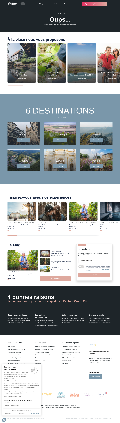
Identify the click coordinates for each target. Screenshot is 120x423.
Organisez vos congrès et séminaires (45, 346)
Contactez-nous (95, 376)
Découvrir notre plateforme (42, 352)
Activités (51, 4)
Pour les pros (40, 343)
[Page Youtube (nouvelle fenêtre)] (95, 382)
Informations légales (70, 343)
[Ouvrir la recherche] (110, 3)
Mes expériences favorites (97, 4)
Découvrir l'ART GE (40, 360)
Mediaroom (38, 363)
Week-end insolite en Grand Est (16, 349)
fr (22, 3)
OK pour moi (35, 413)
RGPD (110, 418)
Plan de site (65, 363)
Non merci (8, 413)
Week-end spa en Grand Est (15, 352)
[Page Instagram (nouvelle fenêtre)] (92, 382)
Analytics (7, 403)
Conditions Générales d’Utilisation (71, 346)
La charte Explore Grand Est (69, 349)
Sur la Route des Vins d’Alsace (16, 363)
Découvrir (34, 4)
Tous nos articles (55, 278)
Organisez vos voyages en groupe (44, 349)
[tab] (12, 235)
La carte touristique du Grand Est (17, 358)
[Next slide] (109, 85)
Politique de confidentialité (69, 358)
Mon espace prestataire (41, 358)
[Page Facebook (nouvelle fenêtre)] (90, 382)
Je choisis (21, 413)
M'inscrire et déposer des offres (43, 355)
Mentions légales (66, 360)
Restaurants (68, 4)
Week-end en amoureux (14, 360)
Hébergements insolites (14, 355)
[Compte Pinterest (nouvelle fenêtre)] (97, 382)
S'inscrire (94, 274)
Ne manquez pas (15, 343)
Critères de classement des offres (71, 352)
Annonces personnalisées (12, 405)
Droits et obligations (67, 355)
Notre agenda (11, 346)
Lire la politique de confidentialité (12, 396)
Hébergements (43, 4)
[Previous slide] (105, 85)
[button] (4, 420)
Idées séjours (59, 4)
